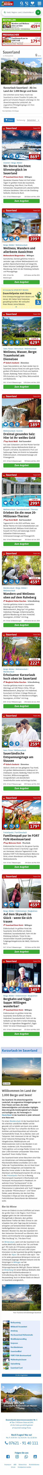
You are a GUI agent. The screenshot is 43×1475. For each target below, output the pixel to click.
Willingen (17, 1262)
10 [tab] (33, 307)
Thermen (34, 509)
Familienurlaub (21, 832)
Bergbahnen (32, 911)
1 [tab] (11, 307)
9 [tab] (30, 307)
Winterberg (8, 1270)
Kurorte (19, 431)
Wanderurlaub (8, 588)
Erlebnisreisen (21, 911)
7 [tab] (25, 307)
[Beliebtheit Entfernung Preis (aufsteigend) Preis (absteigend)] (33, 120)
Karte (39, 56)
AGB (15, 1464)
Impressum (7, 1464)
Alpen (14, 1255)
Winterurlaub (9, 1242)
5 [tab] (21, 307)
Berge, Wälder (16, 163)
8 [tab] (28, 307)
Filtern (10, 120)
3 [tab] (16, 307)
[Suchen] (38, 12)
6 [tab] (23, 307)
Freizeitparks (8, 832)
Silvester (6, 163)
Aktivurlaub (18, 349)
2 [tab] (14, 307)
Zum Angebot (21, 200)
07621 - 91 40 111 (23, 1443)
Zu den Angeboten (21, 1375)
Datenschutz (23, 1464)
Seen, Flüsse (8, 349)
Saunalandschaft (23, 509)
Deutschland (7, 1115)
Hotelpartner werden (24, 1467)
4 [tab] (18, 307)
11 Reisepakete (8, 56)
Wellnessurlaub (21, 245)
